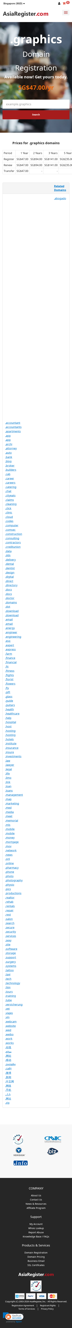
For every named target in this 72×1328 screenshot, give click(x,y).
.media (9, 812)
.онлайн (10, 1064)
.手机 (8, 1090)
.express (10, 649)
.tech (8, 979)
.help (8, 718)
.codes (9, 521)
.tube (8, 1000)
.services (10, 936)
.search (9, 923)
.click (8, 508)
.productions (13, 893)
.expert (9, 645)
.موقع (8, 1051)
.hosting (10, 731)
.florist (9, 679)
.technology (12, 983)
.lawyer (9, 765)
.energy (10, 628)
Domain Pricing (36, 1256)
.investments (13, 756)
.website (10, 1026)
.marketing (12, 803)
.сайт (8, 1068)
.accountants (13, 427)
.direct (9, 581)
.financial (11, 662)
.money (10, 837)
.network (11, 850)
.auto (8, 453)
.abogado (60, 198)
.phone (9, 872)
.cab (7, 474)
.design (9, 572)
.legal (8, 769)
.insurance (11, 748)
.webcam (11, 1021)
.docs (8, 589)
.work (8, 1038)
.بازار (8, 1094)
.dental (9, 564)
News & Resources (36, 1204)
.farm (8, 654)
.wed (8, 1030)
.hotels (9, 739)
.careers (10, 482)
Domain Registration (36, 1252)
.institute (10, 743)
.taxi (7, 974)
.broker (10, 465)
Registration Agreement (23, 1305)
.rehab (9, 902)
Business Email (36, 1261)
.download (12, 611)
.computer (11, 525)
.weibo (9, 1034)
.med (8, 807)
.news (9, 855)
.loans (9, 790)
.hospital (10, 722)
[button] (14, 3)
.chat (8, 491)
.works (9, 1043)
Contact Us (36, 1199)
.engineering (13, 637)
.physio (9, 885)
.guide (9, 701)
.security (10, 931)
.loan (8, 786)
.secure (9, 927)
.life (7, 773)
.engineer (11, 632)
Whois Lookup (36, 1228)
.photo (9, 876)
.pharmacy (12, 867)
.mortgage (12, 842)
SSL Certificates (36, 1265)
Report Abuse (36, 1232)
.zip (7, 1103)
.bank (8, 457)
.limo (8, 778)
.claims (9, 500)
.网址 (8, 1098)
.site (7, 944)
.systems (10, 966)
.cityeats (10, 495)
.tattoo (9, 970)
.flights (9, 675)
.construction (13, 534)
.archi (8, 444)
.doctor (9, 598)
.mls (7, 825)
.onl (7, 859)
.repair (9, 910)
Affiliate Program (36, 1208)
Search (36, 114)
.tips (8, 987)
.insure (9, 752)
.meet (8, 816)
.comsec (10, 530)
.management (14, 795)
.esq (7, 641)
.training (10, 996)
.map (8, 799)
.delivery (10, 559)
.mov (8, 846)
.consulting (12, 538)
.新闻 (8, 1077)
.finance (10, 658)
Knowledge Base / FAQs (36, 1236)
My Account (36, 1224)
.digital (9, 577)
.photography (14, 880)
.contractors (13, 542)
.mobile (10, 829)
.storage (10, 953)
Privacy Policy (47, 1308)
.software (11, 949)
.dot (7, 606)
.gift (7, 692)
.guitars (10, 705)
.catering (10, 487)
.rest (8, 914)
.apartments (13, 431)
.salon (9, 919)
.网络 (8, 1086)
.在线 (8, 1047)
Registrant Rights (48, 1305)
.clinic (8, 512)
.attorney (11, 448)
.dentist (10, 568)
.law (7, 761)
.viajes (9, 1013)
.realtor (10, 897)
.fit (7, 666)
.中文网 (9, 1081)
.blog (8, 461)
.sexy (8, 940)
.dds (8, 555)
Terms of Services (26, 1308)
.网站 (8, 1056)
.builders (10, 470)
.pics (8, 889)
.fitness (9, 671)
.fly (7, 688)
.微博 (8, 1073)
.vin (7, 1017)
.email (9, 619)
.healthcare (12, 713)
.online (9, 863)
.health (9, 709)
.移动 (8, 1060)
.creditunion (13, 547)
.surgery (10, 962)
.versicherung (14, 1004)
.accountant (12, 423)
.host (8, 726)
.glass (8, 696)
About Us (36, 1195)
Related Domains (60, 188)
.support (10, 957)
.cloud (9, 517)
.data (8, 551)
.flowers (10, 683)
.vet (7, 1008)
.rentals (10, 906)
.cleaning (11, 504)
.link (7, 782)
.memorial (11, 820)
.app (8, 435)
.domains (11, 602)
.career (9, 478)
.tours (9, 991)
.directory (11, 585)
